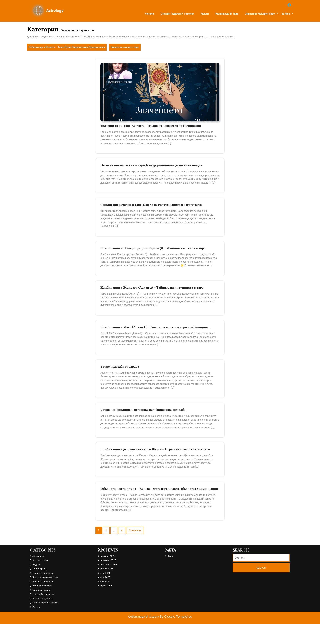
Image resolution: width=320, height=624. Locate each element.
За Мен (286, 14)
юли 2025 (105, 573)
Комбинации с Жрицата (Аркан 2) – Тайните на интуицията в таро (152, 287)
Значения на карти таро (260, 14)
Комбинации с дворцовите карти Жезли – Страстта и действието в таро (155, 449)
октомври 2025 (108, 560)
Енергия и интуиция (43, 573)
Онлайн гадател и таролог (177, 14)
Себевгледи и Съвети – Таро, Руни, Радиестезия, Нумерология (67, 47)
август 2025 (106, 568)
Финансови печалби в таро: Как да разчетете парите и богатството (151, 204)
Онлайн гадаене (41, 590)
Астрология (38, 556)
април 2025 (106, 585)
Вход (170, 556)
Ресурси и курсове (42, 598)
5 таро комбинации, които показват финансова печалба (143, 410)
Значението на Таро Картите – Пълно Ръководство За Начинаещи (150, 126)
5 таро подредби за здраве (119, 366)
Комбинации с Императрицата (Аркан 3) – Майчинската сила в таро (153, 248)
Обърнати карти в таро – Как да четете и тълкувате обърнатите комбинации (159, 488)
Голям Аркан (39, 568)
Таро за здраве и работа (45, 602)
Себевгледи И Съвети (144, 616)
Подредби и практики (43, 594)
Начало (149, 14)
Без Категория (40, 560)
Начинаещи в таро (227, 14)
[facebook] (289, 5)
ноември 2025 (107, 556)
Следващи (135, 530)
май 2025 (105, 581)
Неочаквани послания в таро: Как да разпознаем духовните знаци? (151, 165)
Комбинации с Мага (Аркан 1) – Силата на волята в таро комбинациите (155, 327)
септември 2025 (109, 564)
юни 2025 (105, 577)
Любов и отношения (43, 581)
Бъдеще (36, 564)
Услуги (205, 14)
